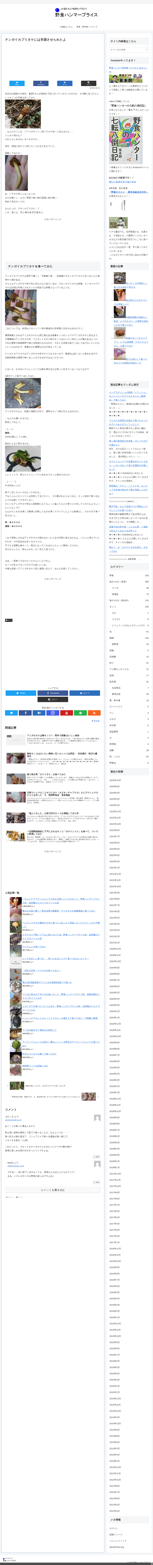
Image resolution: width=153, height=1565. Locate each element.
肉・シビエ (129, 756)
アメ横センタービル (129, 669)
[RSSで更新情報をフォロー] (94, 713)
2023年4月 (114, 793)
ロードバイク (129, 706)
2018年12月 (115, 1099)
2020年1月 (114, 1017)
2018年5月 (114, 1142)
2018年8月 (114, 1124)
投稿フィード (115, 1534)
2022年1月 (114, 867)
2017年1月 (114, 1242)
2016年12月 (115, 1248)
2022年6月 (114, 843)
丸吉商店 (130, 688)
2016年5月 (114, 1292)
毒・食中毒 (129, 700)
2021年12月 (115, 874)
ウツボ (130, 588)
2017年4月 (114, 1224)
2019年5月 (114, 1067)
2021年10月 (115, 886)
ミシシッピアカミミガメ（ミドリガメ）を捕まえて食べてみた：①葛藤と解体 (60, 1018)
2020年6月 (114, 986)
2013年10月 (115, 1423)
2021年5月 (114, 918)
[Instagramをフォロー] (52, 713)
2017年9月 (114, 1192)
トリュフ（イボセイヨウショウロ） (130, 625)
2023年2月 (114, 805)
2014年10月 (115, 1411)
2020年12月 (115, 949)
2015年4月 (114, 1373)
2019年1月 (114, 1092)
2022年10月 (115, 824)
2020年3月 (114, 1005)
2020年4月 (114, 999)
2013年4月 (114, 1455)
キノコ (9, 620)
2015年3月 (114, 1380)
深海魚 (130, 594)
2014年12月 (115, 1398)
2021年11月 (115, 880)
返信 (97, 1157)
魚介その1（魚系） (129, 582)
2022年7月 (114, 836)
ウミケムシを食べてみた (34, 947)
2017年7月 (114, 1205)
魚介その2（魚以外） (129, 600)
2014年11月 (115, 1405)
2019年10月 (115, 1036)
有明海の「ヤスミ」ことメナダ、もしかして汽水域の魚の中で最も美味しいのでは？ (128, 490)
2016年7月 (114, 1280)
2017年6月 (114, 1211)
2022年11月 (115, 818)
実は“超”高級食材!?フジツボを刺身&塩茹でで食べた (47, 982)
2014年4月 (114, 1417)
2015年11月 (115, 1330)
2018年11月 (115, 1105)
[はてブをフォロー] (39, 713)
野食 (129, 575)
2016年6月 (114, 1286)
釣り (129, 663)
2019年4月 (114, 1074)
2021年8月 (114, 899)
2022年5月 (114, 849)
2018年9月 (114, 1117)
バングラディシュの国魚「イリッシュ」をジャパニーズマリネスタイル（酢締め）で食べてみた (128, 396)
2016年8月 (114, 1273)
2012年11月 (115, 1473)
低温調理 (129, 731)
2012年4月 (114, 1511)
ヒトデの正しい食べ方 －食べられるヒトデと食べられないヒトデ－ (55, 958)
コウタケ (130, 619)
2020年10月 (115, 961)
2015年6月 (114, 1361)
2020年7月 (114, 980)
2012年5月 (114, 1504)
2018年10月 (115, 1111)
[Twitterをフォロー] (11, 713)
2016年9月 (114, 1267)
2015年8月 (114, 1348)
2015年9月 (114, 1342)
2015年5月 (114, 1367)
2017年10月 (115, 1186)
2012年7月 (114, 1492)
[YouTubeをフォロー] (66, 713)
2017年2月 (114, 1236)
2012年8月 (114, 1486)
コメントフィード (118, 1541)
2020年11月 (115, 955)
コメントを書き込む (53, 1189)
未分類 (129, 725)
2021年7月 (114, 905)
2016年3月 (114, 1305)
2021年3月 (114, 930)
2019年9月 (114, 1042)
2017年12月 (115, 1174)
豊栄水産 (130, 694)
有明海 (129, 744)
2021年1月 (114, 942)
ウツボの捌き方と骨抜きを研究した (39, 1030)
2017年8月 (114, 1199)
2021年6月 (114, 911)
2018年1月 (114, 1167)
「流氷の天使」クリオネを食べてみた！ (41, 970)
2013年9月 (114, 1430)
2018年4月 (114, 1149)
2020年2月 (114, 1011)
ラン (129, 713)
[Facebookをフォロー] (25, 713)
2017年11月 (115, 1180)
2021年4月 (114, 924)
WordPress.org (116, 1547)
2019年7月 (114, 1055)
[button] (147, 49)
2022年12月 (115, 811)
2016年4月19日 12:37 (13, 1120)
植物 (129, 638)
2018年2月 (114, 1161)
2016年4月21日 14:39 (15, 1166)
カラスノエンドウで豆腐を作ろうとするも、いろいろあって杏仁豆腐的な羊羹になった (128, 465)
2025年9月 (114, 786)
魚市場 (129, 682)
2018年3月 (114, 1155)
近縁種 (129, 656)
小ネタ (129, 719)
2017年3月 (114, 1230)
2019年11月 (115, 1030)
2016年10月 (115, 1261)
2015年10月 (115, 1336)
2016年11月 (115, 1255)
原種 (129, 650)
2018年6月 (114, 1136)
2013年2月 (114, 1461)
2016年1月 (114, 1317)
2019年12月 (115, 1024)
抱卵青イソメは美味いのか (35, 1066)
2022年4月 (114, 855)
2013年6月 (114, 1442)
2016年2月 (114, 1311)
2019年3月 (114, 1080)
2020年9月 (114, 967)
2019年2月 (114, 1086)
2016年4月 (114, 1298)
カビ (130, 613)
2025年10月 (115, 780)
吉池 (129, 675)
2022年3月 (114, 861)
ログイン (113, 1528)
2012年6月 (114, 1498)
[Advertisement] (53, 60)
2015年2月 (114, 1386)
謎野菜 (130, 644)
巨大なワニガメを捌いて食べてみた (39, 1054)
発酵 (129, 750)
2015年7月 (114, 1355)
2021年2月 (114, 936)
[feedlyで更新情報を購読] (80, 713)
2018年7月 (114, 1130)
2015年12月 (115, 1323)
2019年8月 (114, 1049)
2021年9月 (114, 893)
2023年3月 (114, 799)
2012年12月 (115, 1467)
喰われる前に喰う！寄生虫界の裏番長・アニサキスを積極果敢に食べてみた (59, 911)
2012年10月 (115, 1480)
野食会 (129, 763)
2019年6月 (114, 1061)
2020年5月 (114, 992)
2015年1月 (114, 1392)
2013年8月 (114, 1436)
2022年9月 (114, 830)
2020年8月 (114, 974)
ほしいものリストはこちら (122, 181)
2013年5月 (114, 1448)
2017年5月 (114, 1217)
